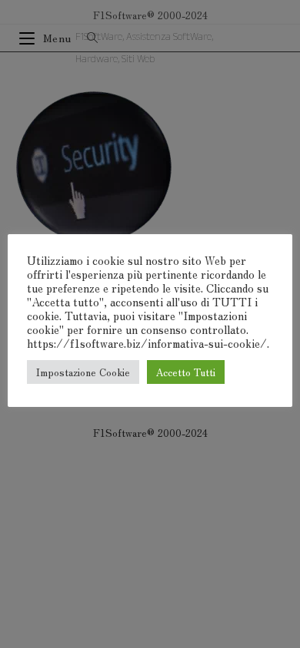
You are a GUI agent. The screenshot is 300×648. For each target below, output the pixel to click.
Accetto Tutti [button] (185, 372)
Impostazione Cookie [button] (83, 372)
